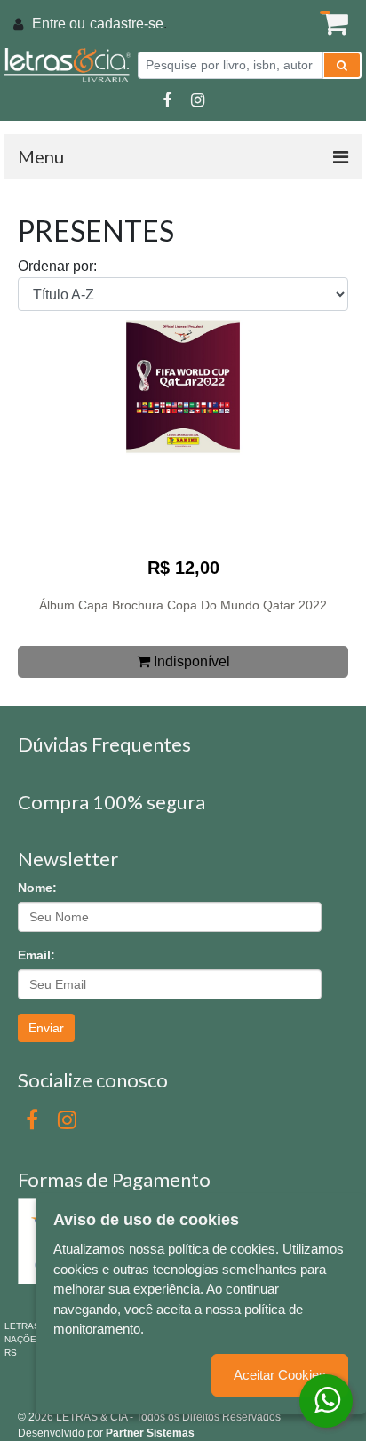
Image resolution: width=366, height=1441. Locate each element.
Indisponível (190, 661)
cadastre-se (126, 23)
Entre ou (58, 23)
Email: (36, 955)
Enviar (46, 1028)
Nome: (37, 887)
